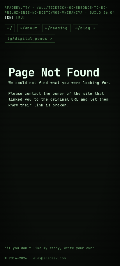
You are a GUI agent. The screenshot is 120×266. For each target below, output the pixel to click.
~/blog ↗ (85, 28)
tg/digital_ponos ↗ (30, 38)
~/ (9, 28)
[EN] (9, 17)
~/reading (56, 28)
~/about (29, 28)
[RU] (20, 17)
